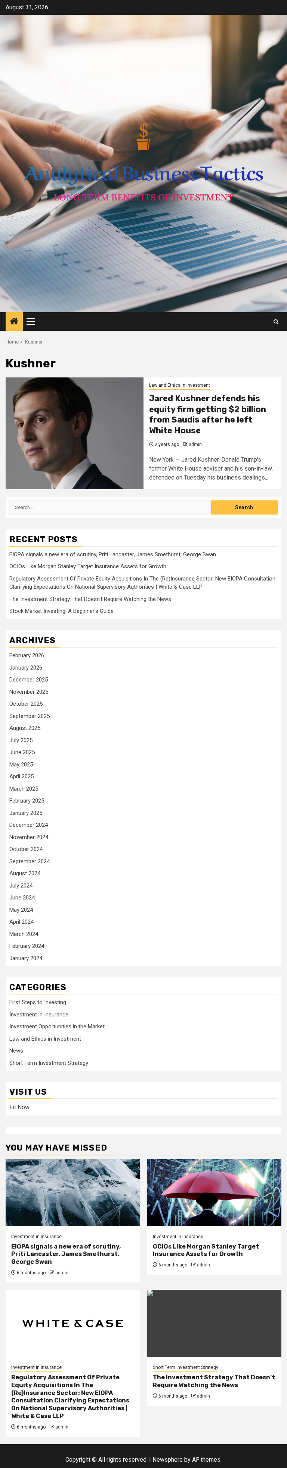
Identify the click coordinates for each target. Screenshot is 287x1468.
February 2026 (26, 655)
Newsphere (167, 1459)
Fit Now (19, 1107)
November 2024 (28, 837)
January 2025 (25, 813)
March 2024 (23, 934)
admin (195, 444)
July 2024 (21, 885)
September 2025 (29, 716)
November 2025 (28, 692)
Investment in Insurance (38, 1014)
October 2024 (26, 849)
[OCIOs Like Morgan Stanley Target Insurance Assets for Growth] (214, 1192)
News (16, 1050)
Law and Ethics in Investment (179, 385)
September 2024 (29, 861)
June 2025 (22, 752)
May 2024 (21, 910)
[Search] (276, 321)
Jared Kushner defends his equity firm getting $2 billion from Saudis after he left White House (207, 414)
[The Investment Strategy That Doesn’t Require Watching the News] (214, 1323)
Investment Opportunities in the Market (57, 1026)
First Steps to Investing (37, 1002)
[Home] (14, 322)
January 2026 (25, 667)
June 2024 (22, 897)
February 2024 (26, 946)
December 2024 (28, 825)
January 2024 (25, 958)
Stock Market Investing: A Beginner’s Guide (61, 611)
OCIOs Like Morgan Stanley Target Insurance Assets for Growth (87, 566)
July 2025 (21, 740)
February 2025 (26, 800)
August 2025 (24, 728)
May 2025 (21, 764)
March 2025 (23, 788)
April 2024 (21, 921)
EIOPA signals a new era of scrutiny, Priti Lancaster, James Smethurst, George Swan (112, 554)
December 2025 (28, 679)
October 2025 (26, 703)
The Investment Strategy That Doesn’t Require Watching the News (90, 599)
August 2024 (24, 873)
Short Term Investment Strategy (48, 1063)
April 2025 (21, 776)
